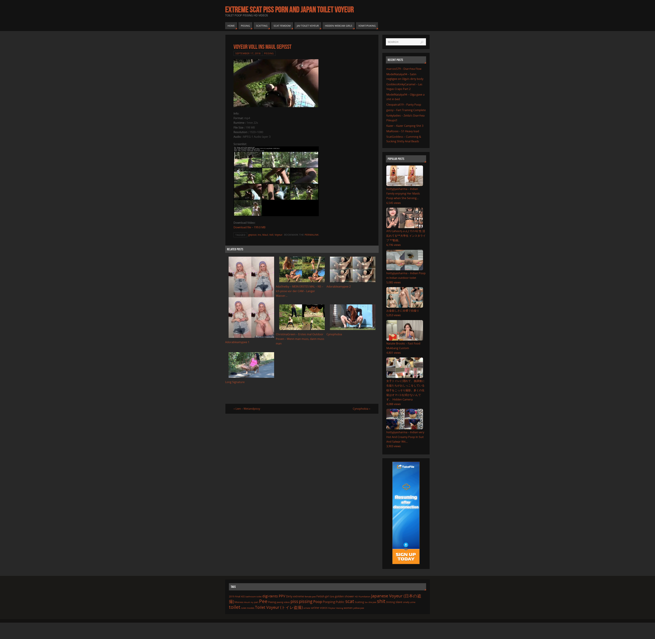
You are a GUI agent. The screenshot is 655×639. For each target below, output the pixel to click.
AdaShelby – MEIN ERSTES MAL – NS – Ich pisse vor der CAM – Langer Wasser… (299, 291)
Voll (271, 234)
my (252, 602)
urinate (306, 608)
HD (356, 596)
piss (294, 601)
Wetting (339, 608)
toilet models (247, 607)
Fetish (320, 596)
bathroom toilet (253, 596)
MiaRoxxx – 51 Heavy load (402, 131)
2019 (231, 596)
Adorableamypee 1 (237, 342)
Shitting (390, 602)
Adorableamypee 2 (338, 286)
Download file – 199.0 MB (249, 227)
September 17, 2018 (247, 53)
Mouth (247, 602)
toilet (234, 607)
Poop (317, 601)
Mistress (239, 602)
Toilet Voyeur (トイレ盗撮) (279, 607)
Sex (366, 602)
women (348, 607)
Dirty (289, 596)
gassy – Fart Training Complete (406, 110)
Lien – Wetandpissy (247, 409)
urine (315, 607)
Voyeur (278, 234)
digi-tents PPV (273, 596)
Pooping (329, 602)
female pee (310, 596)
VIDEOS (324, 607)
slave (399, 602)
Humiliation (364, 596)
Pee (263, 601)
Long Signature (235, 382)
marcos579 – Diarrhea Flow (403, 69)
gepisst (252, 234)
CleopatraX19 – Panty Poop (403, 104)
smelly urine (409, 602)
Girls (332, 596)
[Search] (422, 42)
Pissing (269, 53)
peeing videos (283, 602)
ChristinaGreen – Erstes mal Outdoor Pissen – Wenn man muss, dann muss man (300, 338)
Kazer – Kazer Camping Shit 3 (404, 126)
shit (381, 601)
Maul (265, 234)
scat (349, 601)
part (256, 602)
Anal (237, 596)
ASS (243, 596)
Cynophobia (334, 334)
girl (327, 596)
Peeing (272, 602)
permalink (312, 234)
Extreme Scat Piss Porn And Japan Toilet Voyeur (289, 9)
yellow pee (358, 607)
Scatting (359, 602)
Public (340, 602)
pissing (305, 601)
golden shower (344, 596)
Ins (259, 234)
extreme (298, 596)
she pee (372, 602)
